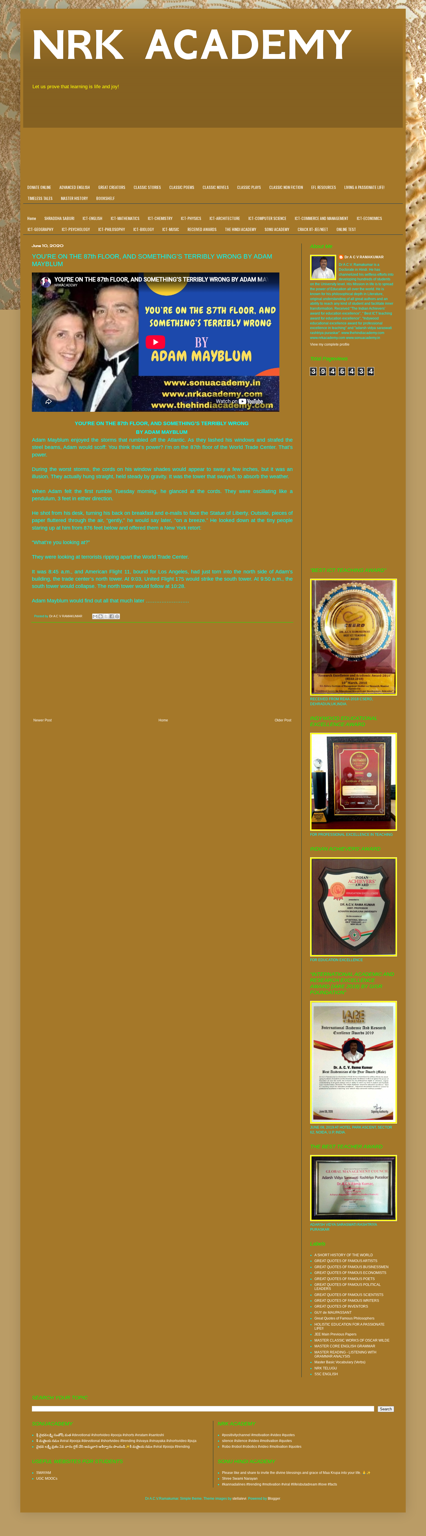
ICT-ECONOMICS (369, 218)
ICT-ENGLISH (92, 218)
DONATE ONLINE (39, 187)
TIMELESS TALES (40, 198)
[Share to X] (106, 616)
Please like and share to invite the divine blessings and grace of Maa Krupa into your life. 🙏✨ (296, 1473)
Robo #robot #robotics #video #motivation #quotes (261, 1447)
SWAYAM (43, 1473)
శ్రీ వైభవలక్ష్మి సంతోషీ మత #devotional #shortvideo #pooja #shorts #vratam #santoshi (100, 1435)
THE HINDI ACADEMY (240, 229)
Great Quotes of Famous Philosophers (344, 1318)
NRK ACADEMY (192, 45)
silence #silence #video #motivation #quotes (257, 1441)
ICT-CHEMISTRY (160, 218)
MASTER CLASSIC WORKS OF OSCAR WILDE (351, 1340)
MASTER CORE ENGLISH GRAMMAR (344, 1346)
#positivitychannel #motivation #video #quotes (258, 1435)
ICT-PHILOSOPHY (111, 229)
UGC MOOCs (46, 1479)
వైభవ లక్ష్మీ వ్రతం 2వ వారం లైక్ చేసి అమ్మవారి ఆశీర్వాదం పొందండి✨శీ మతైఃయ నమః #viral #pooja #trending (113, 1447)
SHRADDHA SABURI (59, 218)
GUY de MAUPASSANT (333, 1313)
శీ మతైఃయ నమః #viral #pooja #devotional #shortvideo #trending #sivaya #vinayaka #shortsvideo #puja (116, 1441)
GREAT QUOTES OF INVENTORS (341, 1306)
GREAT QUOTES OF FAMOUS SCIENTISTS (348, 1295)
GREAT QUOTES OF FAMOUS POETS (344, 1279)
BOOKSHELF (105, 198)
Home (31, 218)
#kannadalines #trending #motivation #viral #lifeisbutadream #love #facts (279, 1484)
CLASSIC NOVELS (216, 187)
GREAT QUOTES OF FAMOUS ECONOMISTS (350, 1273)
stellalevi (239, 1499)
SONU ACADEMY (277, 229)
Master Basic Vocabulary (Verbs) (339, 1362)
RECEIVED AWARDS (201, 229)
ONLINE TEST (346, 229)
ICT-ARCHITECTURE (225, 218)
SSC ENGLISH (326, 1374)
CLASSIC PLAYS (249, 187)
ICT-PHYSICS (191, 218)
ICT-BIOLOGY (143, 229)
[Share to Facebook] (111, 616)
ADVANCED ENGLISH (74, 187)
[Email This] (95, 616)
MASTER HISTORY (74, 198)
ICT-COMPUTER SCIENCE (267, 218)
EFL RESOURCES (323, 187)
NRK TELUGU (325, 1368)
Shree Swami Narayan (240, 1479)
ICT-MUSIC (170, 229)
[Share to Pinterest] (117, 616)
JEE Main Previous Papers (335, 1334)
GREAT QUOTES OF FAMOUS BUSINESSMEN (351, 1267)
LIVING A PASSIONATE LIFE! (364, 187)
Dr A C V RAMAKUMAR (364, 257)
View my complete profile (329, 344)
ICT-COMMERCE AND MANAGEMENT (321, 218)
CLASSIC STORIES (147, 187)
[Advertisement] (213, 138)
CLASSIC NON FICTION (286, 187)
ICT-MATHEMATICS (125, 218)
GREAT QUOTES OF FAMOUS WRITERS (346, 1301)
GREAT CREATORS (111, 187)
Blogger (274, 1499)
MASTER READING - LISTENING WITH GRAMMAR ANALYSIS (345, 1354)
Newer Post (42, 720)
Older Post (283, 720)
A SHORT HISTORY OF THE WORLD (343, 1255)
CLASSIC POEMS (181, 187)
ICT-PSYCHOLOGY (76, 229)
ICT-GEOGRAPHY (40, 229)
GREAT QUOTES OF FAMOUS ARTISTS (345, 1261)
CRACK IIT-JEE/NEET (313, 229)
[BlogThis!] (100, 616)
